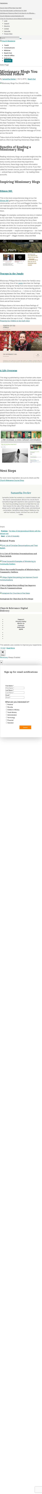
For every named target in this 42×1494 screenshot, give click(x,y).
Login (5, 21)
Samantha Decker (9, 79)
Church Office (9, 55)
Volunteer (11, 723)
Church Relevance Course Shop (12, 480)
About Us (7, 26)
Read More (10, 648)
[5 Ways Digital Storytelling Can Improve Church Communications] (21, 580)
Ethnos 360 (6, 191)
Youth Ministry (12, 712)
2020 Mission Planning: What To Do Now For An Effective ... (17, 13)
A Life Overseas (8, 370)
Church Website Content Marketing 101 (12, 16)
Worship (10, 707)
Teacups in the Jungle (12, 273)
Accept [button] (3, 648)
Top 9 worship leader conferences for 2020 (13, 10)
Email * (8, 695)
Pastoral (10, 704)
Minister (7, 50)
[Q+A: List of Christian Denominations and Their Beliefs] (21, 548)
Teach (6, 45)
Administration (12, 715)
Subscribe (7, 31)
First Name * (10, 685)
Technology (11, 717)
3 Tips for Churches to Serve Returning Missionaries (16, 19)
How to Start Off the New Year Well (10, 8)
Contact (6, 28)
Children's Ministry (13, 710)
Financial (10, 720)
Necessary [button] (4, 657)
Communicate (9, 48)
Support (6, 23)
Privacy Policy (8, 34)
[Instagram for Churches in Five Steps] (15, 593)
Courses (8, 61)
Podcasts (7, 58)
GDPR (21, 629)
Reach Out (8, 53)
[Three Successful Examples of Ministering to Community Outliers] (21, 564)
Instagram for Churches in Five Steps (16, 599)
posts (20, 283)
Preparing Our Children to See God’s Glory (15, 321)
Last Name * (9, 690)
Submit (25, 727)
